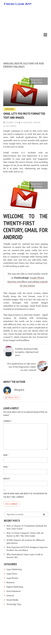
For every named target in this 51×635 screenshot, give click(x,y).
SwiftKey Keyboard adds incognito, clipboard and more (26, 352)
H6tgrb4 (26, 122)
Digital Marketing (14, 586)
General (10, 595)
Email (6, 466)
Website (6, 478)
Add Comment (11, 126)
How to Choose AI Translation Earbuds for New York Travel (27, 527)
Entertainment (13, 591)
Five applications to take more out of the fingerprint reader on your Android (21, 366)
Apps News (11, 573)
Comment (7, 421)
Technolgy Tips (13, 604)
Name (6, 455)
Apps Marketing (14, 569)
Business (10, 582)
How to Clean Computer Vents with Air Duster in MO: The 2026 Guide (25, 534)
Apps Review (9, 109)
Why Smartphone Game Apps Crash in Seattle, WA (25, 556)
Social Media (12, 599)
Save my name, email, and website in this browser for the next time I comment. (25, 495)
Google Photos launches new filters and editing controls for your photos (27, 281)
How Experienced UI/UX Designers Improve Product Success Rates (27, 549)
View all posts (13, 397)
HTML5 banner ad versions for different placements (26, 541)
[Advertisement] (25, 35)
